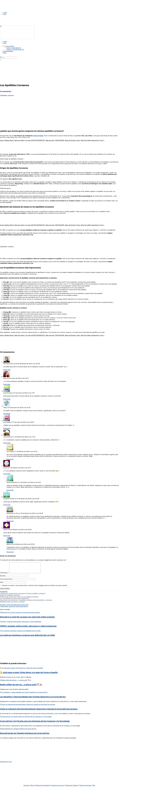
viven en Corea (38, 136)
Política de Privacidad (42, 785)
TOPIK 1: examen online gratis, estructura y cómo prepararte (28, 626)
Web (1, 582)
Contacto (26, 785)
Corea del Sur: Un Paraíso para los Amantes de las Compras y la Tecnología (35, 721)
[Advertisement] (46, 142)
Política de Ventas (85, 785)
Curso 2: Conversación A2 (15, 49)
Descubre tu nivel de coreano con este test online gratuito (27, 617)
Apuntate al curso (6, 761)
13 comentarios (5, 91)
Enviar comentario (5, 588)
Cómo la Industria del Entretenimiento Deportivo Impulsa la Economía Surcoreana (38, 709)
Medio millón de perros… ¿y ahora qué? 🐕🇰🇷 (21, 684)
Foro (4, 14)
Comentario (4, 573)
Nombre (2, 576)
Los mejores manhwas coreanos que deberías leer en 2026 (27, 635)
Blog (4, 53)
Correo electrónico (6, 579)
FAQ (93, 785)
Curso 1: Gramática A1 (14, 48)
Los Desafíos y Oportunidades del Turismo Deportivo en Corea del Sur (33, 696)
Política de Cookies (71, 785)
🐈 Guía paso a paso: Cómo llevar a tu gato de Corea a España (29, 672)
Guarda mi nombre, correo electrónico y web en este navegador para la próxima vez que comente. (34, 585)
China (99, 163)
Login (5, 12)
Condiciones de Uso (57, 785)
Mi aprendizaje (8, 51)
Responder (6, 370)
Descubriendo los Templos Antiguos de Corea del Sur (25, 733)
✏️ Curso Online (8, 46)
